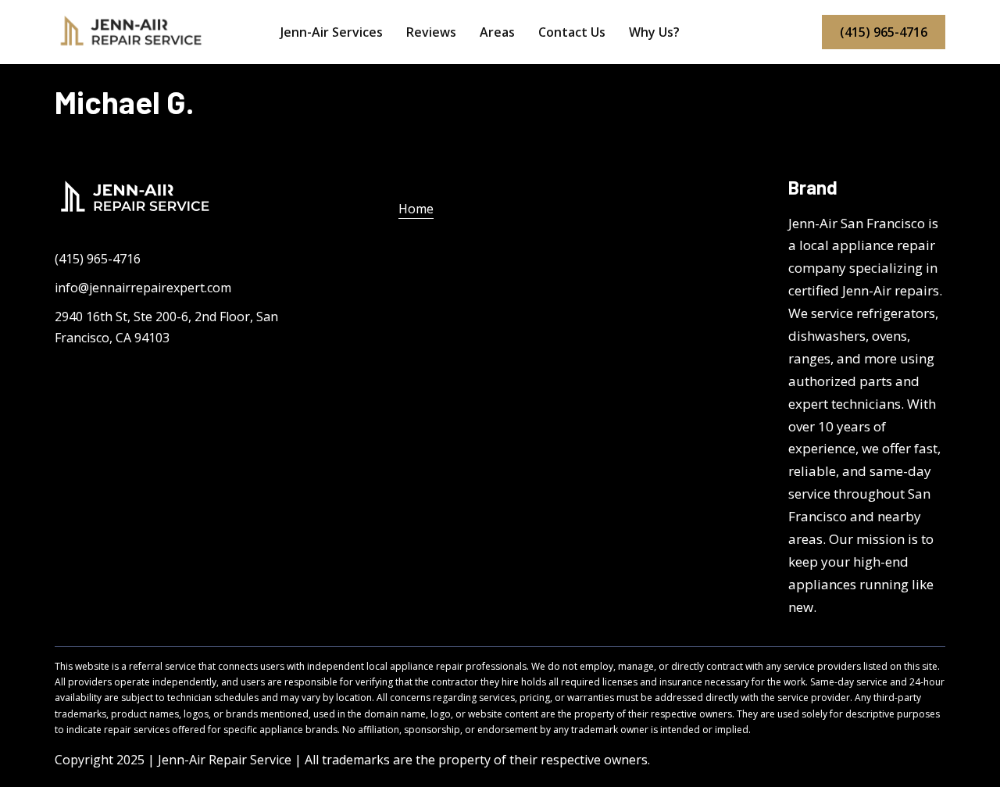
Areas (497, 32)
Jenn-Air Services (331, 32)
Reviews (431, 32)
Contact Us (571, 32)
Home (416, 208)
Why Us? (654, 32)
